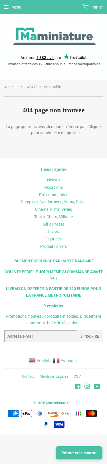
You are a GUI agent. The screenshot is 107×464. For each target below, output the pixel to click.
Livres (53, 231)
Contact (28, 376)
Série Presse (53, 224)
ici (28, 133)
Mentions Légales (54, 376)
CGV (77, 376)
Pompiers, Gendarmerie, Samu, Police (53, 202)
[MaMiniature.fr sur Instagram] (87, 387)
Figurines (53, 239)
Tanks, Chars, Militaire (53, 216)
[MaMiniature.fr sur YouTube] (97, 387)
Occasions (53, 187)
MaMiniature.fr (58, 403)
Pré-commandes (53, 195)
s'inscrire (89, 336)
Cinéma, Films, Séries (53, 209)
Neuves (53, 180)
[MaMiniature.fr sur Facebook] (78, 387)
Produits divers (53, 246)
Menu (16, 7)
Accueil (10, 87)
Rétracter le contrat (79, 453)
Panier (96, 7)
